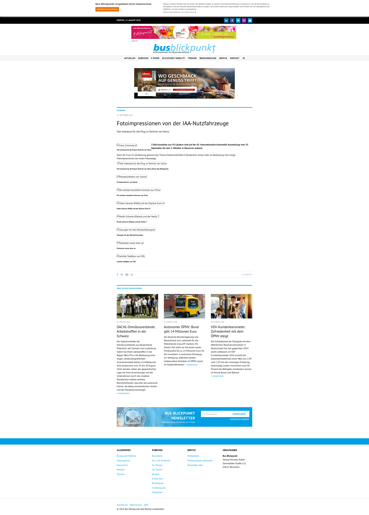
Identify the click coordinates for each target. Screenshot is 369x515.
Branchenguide (208, 58)
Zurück (247, 274)
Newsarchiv (122, 465)
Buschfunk (157, 455)
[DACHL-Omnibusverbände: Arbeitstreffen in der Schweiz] (137, 306)
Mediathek (157, 492)
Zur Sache (157, 469)
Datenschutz (136, 504)
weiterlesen (124, 393)
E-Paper (155, 58)
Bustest (155, 474)
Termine (192, 58)
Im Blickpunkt (159, 487)
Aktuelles (129, 58)
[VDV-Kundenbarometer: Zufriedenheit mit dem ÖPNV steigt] (231, 306)
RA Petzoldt (157, 483)
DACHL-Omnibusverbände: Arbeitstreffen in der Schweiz (136, 331)
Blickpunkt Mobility (173, 58)
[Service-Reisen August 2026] (184, 83)
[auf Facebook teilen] (118, 274)
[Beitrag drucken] (131, 274)
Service (223, 58)
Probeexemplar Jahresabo (200, 460)
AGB (146, 504)
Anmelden (239, 413)
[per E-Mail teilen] (126, 274)
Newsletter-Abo (195, 465)
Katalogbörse (123, 460)
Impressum (122, 504)
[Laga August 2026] (183, 32)
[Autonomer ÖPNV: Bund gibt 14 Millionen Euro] (184, 306)
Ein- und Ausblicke (161, 460)
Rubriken (143, 58)
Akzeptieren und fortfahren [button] (107, 9)
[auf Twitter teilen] (121, 274)
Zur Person (157, 465)
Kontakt (234, 58)
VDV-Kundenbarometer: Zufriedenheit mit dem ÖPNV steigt (228, 331)
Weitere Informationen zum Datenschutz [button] (179, 12)
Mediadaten (193, 455)
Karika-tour (157, 478)
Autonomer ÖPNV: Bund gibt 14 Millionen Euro (181, 329)
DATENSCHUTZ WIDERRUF (239, 419)
